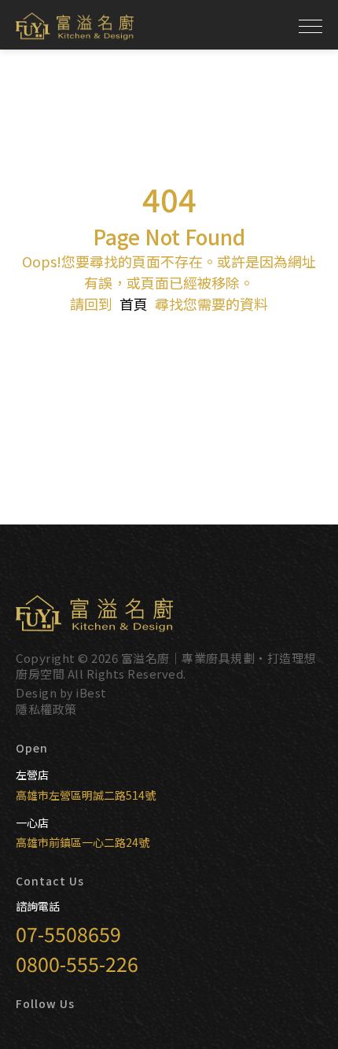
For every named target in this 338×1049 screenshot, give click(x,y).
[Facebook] (22, 1031)
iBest (91, 692)
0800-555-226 (77, 963)
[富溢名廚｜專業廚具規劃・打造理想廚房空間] (75, 26)
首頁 (133, 303)
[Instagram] (42, 1031)
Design (36, 692)
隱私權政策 (46, 709)
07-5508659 (68, 933)
